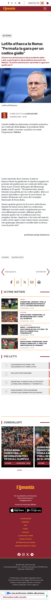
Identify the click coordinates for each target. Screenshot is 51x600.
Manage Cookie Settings (25, 546)
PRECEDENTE (10, 272)
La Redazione (25, 518)
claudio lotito (17, 257)
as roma (5, 257)
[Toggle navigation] (45, 8)
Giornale (25, 522)
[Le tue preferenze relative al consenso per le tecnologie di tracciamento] (47, 596)
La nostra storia (25, 536)
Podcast (25, 532)
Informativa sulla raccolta (14, 597)
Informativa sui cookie (25, 542)
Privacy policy (25, 539)
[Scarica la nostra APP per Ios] (17, 510)
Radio (25, 529)
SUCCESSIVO (41, 272)
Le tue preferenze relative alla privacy (26, 593)
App (25, 525)
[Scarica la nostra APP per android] (34, 510)
